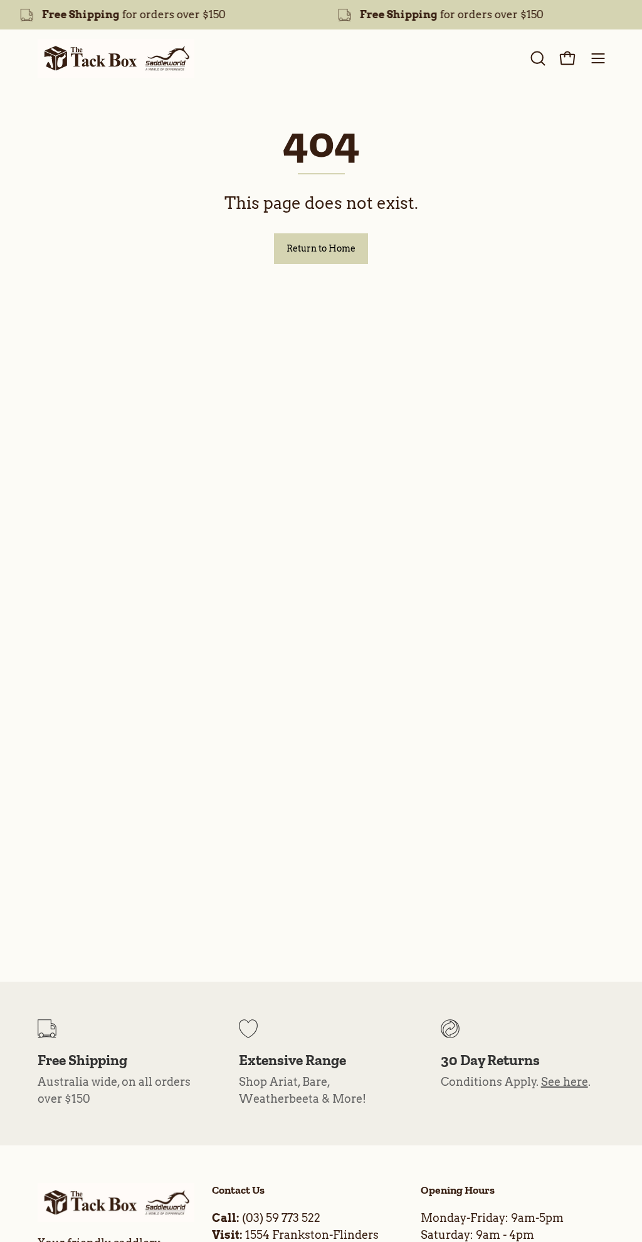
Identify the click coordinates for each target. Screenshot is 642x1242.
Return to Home (321, 248)
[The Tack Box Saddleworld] (116, 58)
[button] (536, 58)
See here (564, 1081)
